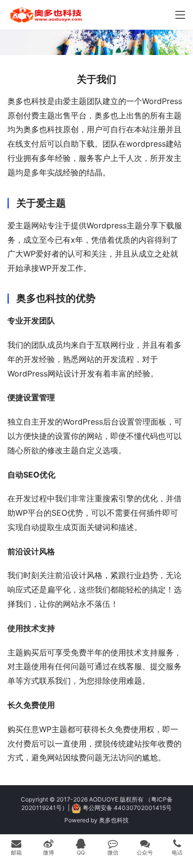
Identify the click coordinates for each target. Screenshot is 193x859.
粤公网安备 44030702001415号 (127, 807)
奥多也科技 (114, 820)
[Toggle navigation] (180, 15)
